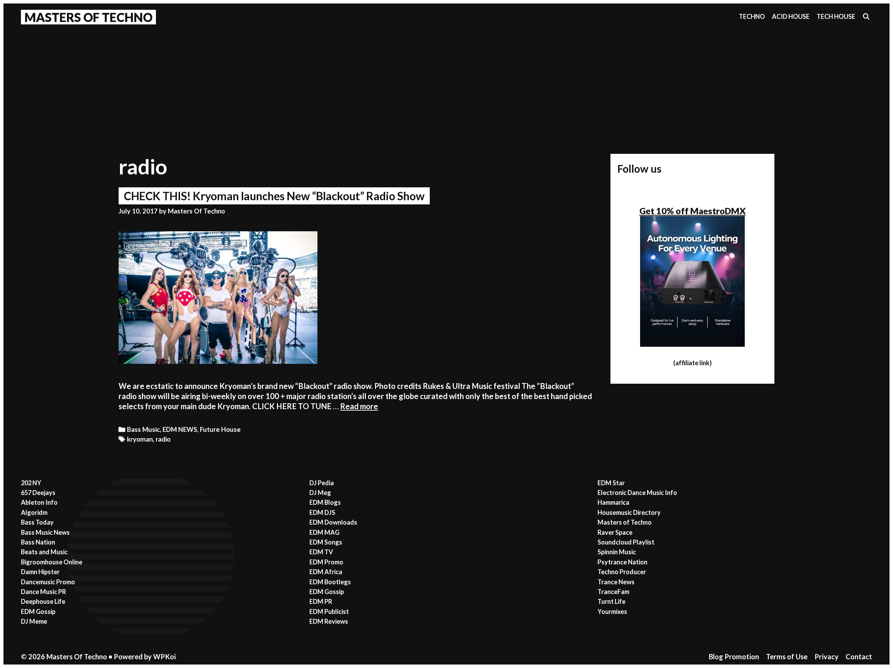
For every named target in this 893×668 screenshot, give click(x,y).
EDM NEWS (180, 429)
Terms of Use (787, 656)
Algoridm (34, 512)
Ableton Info (39, 502)
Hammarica (613, 502)
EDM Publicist (329, 611)
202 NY (31, 483)
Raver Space (615, 532)
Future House (220, 429)
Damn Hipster (40, 572)
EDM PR (320, 601)
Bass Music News (45, 532)
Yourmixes (612, 611)
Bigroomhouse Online (51, 562)
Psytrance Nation (622, 562)
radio (163, 439)
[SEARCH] (866, 16)
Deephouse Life (43, 601)
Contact (859, 656)
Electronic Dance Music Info (637, 492)
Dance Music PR (43, 591)
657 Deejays (38, 492)
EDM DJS (322, 512)
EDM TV (321, 552)
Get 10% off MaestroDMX (692, 210)
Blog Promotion (734, 656)
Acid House (791, 16)
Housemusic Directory (629, 512)
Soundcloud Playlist (626, 542)
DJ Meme (34, 621)
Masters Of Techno (88, 17)
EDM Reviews (328, 621)
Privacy (827, 656)
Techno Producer (622, 572)
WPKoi (164, 656)
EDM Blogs (325, 502)
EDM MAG (324, 532)
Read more (359, 406)
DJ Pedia (321, 483)
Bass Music (143, 429)
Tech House (836, 16)
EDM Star (611, 483)
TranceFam (613, 591)
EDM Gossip (38, 611)
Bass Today (37, 522)
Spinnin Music (617, 552)
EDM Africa (325, 572)
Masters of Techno (625, 522)
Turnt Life (611, 601)
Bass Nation (38, 542)
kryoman (140, 439)
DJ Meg (320, 492)
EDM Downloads (333, 522)
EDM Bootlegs (330, 582)
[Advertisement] (446, 80)
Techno (752, 16)
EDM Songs (325, 542)
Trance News (616, 582)
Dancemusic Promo (48, 582)
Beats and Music (44, 552)
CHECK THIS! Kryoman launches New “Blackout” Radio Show (274, 196)
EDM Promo (326, 562)
